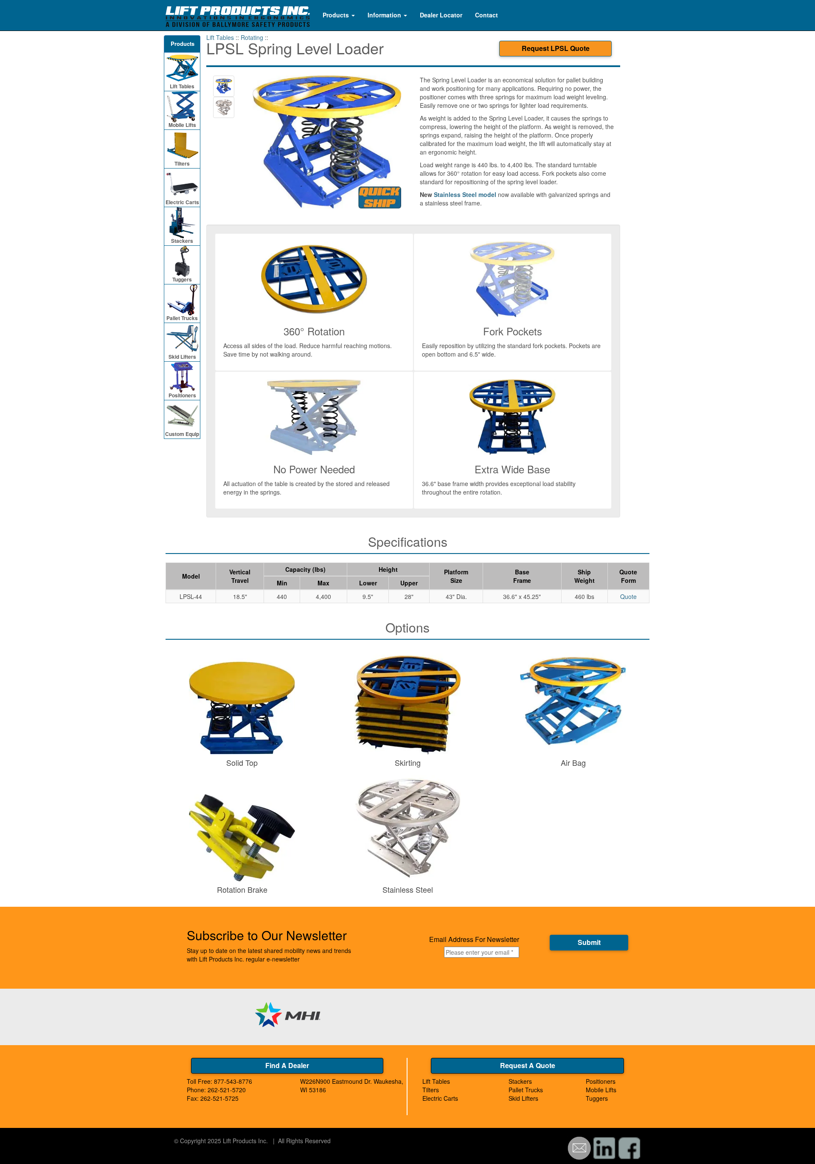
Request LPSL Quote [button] (556, 48)
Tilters (182, 163)
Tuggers (182, 279)
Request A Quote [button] (527, 1065)
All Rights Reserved (304, 1140)
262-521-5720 (227, 1089)
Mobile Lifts (182, 125)
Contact (486, 15)
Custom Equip (182, 434)
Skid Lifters (182, 356)
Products (337, 15)
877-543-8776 (233, 1081)
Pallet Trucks (182, 318)
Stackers (182, 241)
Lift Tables (182, 86)
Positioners (182, 395)
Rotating (252, 37)
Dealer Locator (441, 15)
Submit (589, 942)
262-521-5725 (219, 1098)
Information (385, 15)
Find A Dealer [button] (287, 1065)
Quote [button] (628, 596)
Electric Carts (182, 202)
